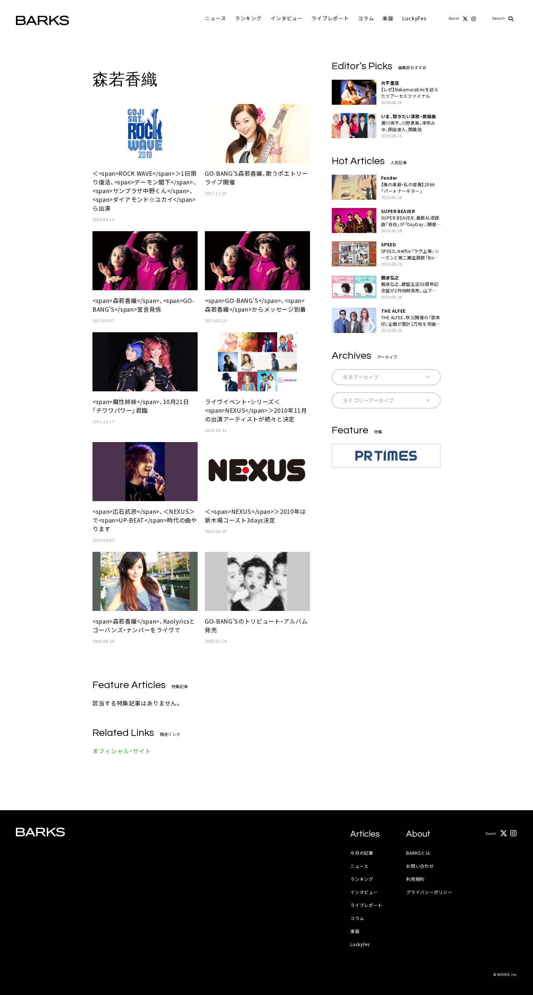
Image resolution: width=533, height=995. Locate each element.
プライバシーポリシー (429, 892)
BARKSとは (418, 853)
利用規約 (415, 879)
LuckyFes (414, 18)
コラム (366, 18)
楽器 (388, 18)
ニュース (215, 18)
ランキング (248, 18)
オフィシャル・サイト (121, 750)
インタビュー (286, 18)
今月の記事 (361, 853)
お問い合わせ (420, 866)
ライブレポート (330, 18)
